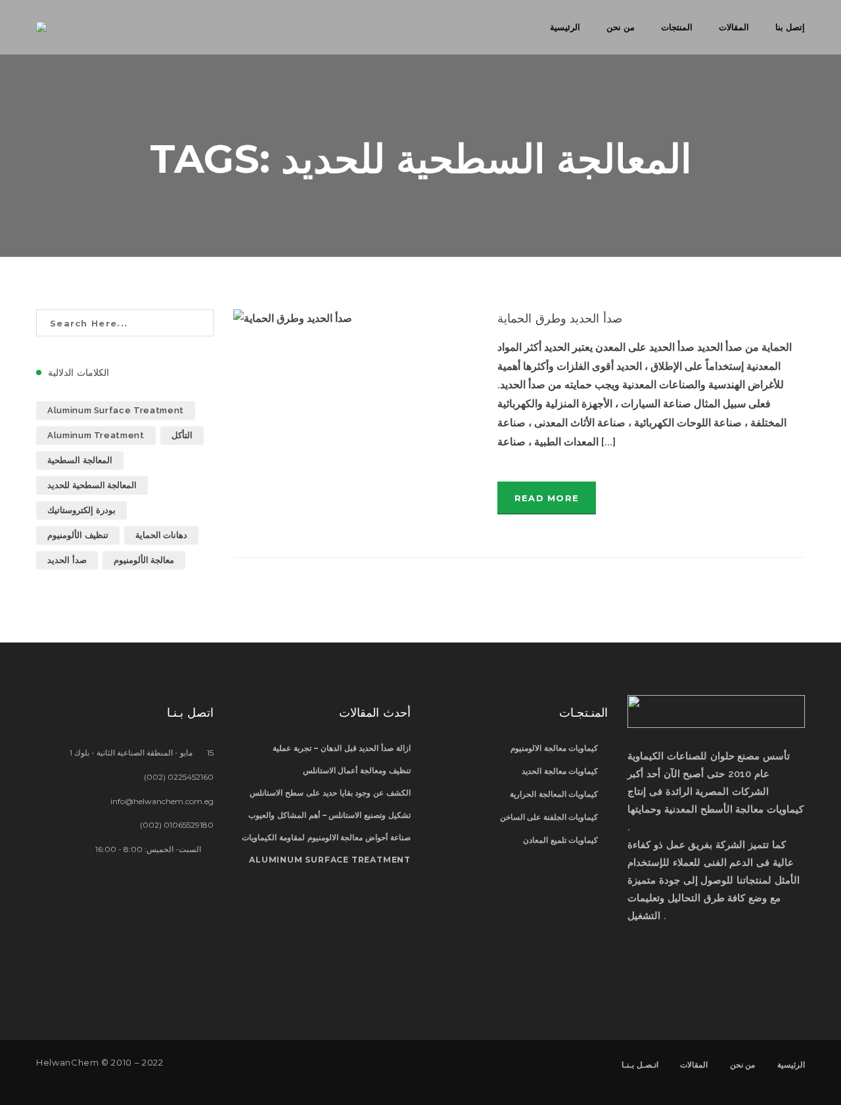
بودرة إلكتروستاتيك (81, 510)
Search (200, 322)
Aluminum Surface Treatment (115, 410)
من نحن (743, 1065)
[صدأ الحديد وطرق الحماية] (355, 391)
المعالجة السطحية (79, 460)
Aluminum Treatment (96, 435)
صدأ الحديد (67, 560)
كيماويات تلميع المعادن (560, 840)
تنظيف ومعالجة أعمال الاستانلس (357, 770)
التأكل (182, 435)
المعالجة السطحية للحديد (92, 485)
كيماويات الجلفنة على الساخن (549, 817)
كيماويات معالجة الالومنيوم (554, 748)
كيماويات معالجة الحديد (560, 771)
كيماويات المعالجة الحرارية (554, 794)
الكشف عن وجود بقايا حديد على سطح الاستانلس (330, 793)
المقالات (694, 1065)
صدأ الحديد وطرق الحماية (560, 318)
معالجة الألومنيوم (144, 560)
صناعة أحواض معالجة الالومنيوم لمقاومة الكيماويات (326, 837)
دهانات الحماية (161, 535)
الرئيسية (791, 1065)
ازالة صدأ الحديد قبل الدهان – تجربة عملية (342, 748)
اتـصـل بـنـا (640, 1065)
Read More (547, 498)
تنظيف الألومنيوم (77, 535)
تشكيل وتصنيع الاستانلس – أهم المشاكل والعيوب (329, 815)
